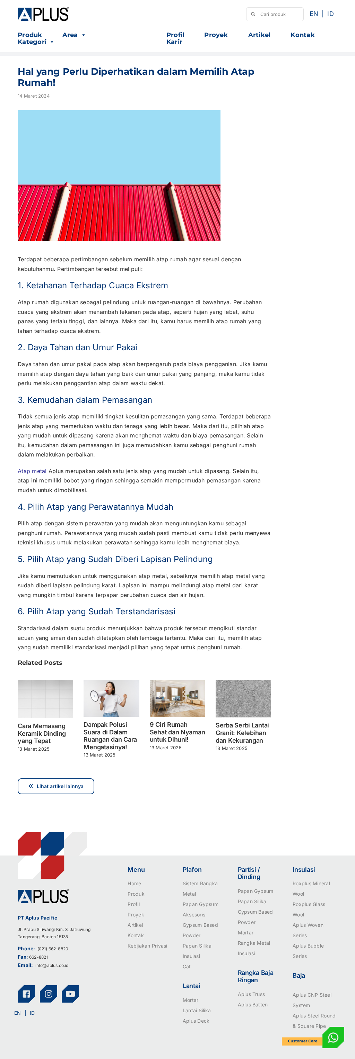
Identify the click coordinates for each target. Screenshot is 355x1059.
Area (70, 34)
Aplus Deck (196, 1021)
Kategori (32, 41)
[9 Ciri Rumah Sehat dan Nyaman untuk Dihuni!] (177, 683)
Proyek (216, 34)
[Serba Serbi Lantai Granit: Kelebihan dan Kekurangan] (243, 683)
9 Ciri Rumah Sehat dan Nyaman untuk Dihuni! (177, 732)
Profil (175, 34)
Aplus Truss (251, 994)
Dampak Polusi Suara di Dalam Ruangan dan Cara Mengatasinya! (110, 736)
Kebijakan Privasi (147, 946)
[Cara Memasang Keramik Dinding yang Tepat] (45, 683)
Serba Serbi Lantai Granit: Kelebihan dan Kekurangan (242, 733)
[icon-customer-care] (313, 1029)
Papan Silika (197, 946)
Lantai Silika (197, 1010)
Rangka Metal (254, 943)
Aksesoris (194, 914)
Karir (174, 41)
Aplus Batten (253, 1004)
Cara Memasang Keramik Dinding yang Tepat (42, 733)
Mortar (190, 1000)
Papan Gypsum (200, 904)
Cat (187, 966)
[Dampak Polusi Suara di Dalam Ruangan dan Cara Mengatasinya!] (111, 683)
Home (134, 883)
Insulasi (191, 956)
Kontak (302, 34)
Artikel (259, 34)
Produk (30, 34)
